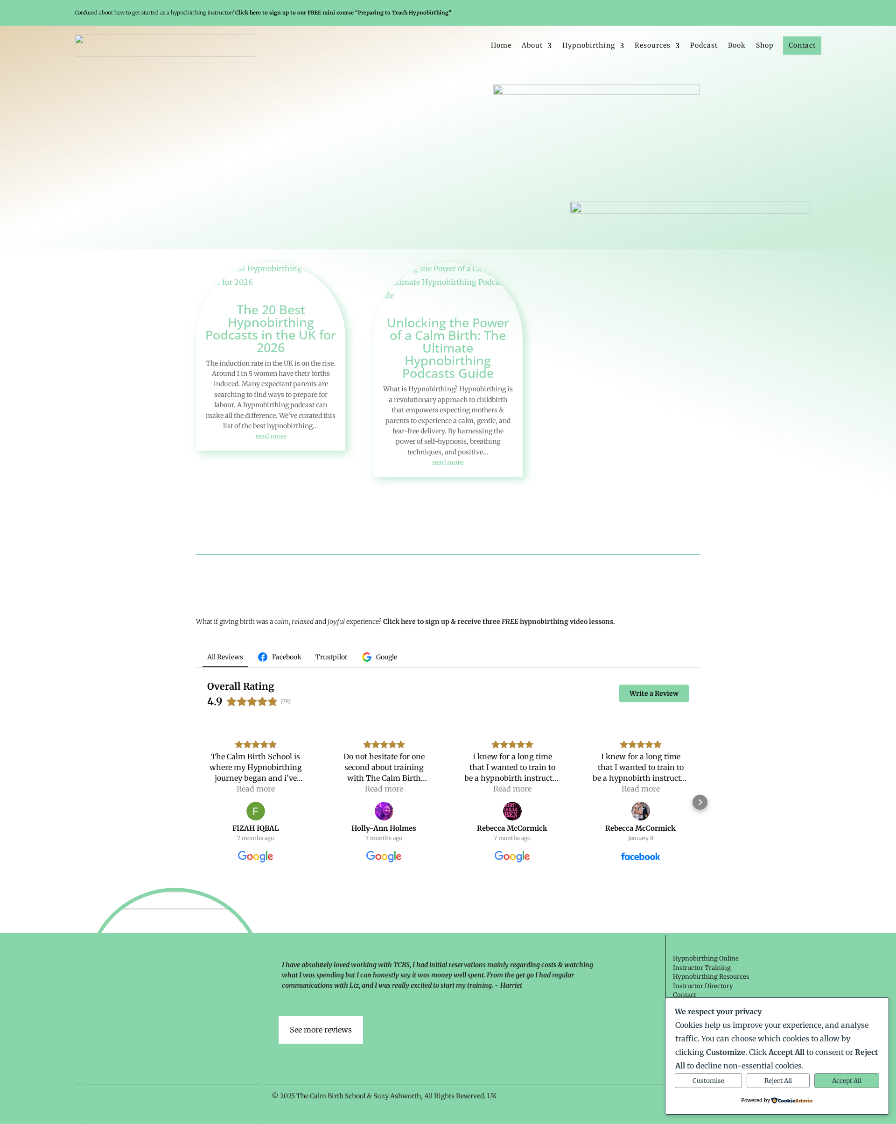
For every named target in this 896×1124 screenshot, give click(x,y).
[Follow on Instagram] (802, 13)
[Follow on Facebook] (788, 13)
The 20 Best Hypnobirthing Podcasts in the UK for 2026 (270, 328)
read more (271, 436)
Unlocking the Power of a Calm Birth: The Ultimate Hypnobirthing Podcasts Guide (448, 348)
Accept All (846, 1081)
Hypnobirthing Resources (711, 977)
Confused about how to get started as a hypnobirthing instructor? (263, 12)
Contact (802, 45)
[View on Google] (255, 811)
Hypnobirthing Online (706, 958)
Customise (708, 1081)
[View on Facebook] (640, 811)
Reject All (778, 1081)
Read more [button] (256, 788)
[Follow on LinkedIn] (816, 13)
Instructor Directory (703, 986)
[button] (196, 802)
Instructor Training (702, 968)
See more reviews (321, 1029)
